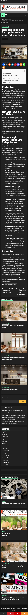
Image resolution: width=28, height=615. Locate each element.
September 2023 (6, 462)
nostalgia (4, 100)
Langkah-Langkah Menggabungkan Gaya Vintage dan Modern (13, 79)
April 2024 (4, 446)
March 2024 (4, 448)
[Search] (26, 15)
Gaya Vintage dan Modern (10, 284)
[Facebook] (3, 64)
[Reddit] (9, 64)
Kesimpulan (7, 82)
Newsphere (21, 608)
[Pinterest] (15, 64)
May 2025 (4, 432)
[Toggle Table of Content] (22, 71)
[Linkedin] (12, 64)
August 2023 (5, 464)
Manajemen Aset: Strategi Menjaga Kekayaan (12, 410)
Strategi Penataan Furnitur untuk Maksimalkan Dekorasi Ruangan (21, 290)
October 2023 (5, 460)
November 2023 (5, 457)
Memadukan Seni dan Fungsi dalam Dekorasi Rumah (8, 289)
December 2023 (5, 455)
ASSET (4, 501)
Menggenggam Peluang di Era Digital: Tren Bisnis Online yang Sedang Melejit (13, 598)
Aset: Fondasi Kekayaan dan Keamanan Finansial (13, 413)
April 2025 (4, 434)
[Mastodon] (18, 64)
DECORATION (5, 26)
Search (22, 401)
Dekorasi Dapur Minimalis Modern (10, 389)
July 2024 (4, 439)
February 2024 (5, 450)
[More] (3, 67)
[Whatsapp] (24, 64)
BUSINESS (4, 595)
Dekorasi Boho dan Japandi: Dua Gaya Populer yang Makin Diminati (13, 358)
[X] (6, 64)
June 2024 (4, 441)
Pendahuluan (7, 73)
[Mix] (21, 64)
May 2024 (4, 443)
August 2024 (5, 436)
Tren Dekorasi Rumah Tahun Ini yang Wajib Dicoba (13, 326)
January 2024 (5, 453)
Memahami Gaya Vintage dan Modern (12, 76)
